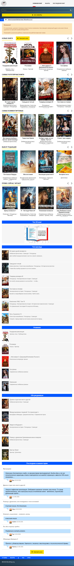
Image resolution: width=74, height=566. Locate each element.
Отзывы (4, 557)
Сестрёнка (64, 65)
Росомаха (28, 65)
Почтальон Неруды (9, 174)
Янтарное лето (64, 174)
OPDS (28, 557)
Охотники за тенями (64, 102)
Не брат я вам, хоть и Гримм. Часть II (46, 139)
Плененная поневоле (46, 210)
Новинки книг (37, 3)
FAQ (23, 557)
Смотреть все (23, 38)
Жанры (47, 3)
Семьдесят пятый (28, 102)
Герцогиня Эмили (28, 138)
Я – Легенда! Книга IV (28, 210)
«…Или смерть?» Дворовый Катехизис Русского (46, 66)
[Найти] (70, 10)
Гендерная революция (10, 65)
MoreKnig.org (14, 3)
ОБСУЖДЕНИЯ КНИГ (59, 3)
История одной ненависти (10, 102)
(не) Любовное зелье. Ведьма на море (64, 211)
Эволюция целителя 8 (46, 174)
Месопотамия (28, 174)
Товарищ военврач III (46, 102)
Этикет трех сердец (64, 138)
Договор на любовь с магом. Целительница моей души (10, 139)
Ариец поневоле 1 (10, 210)
